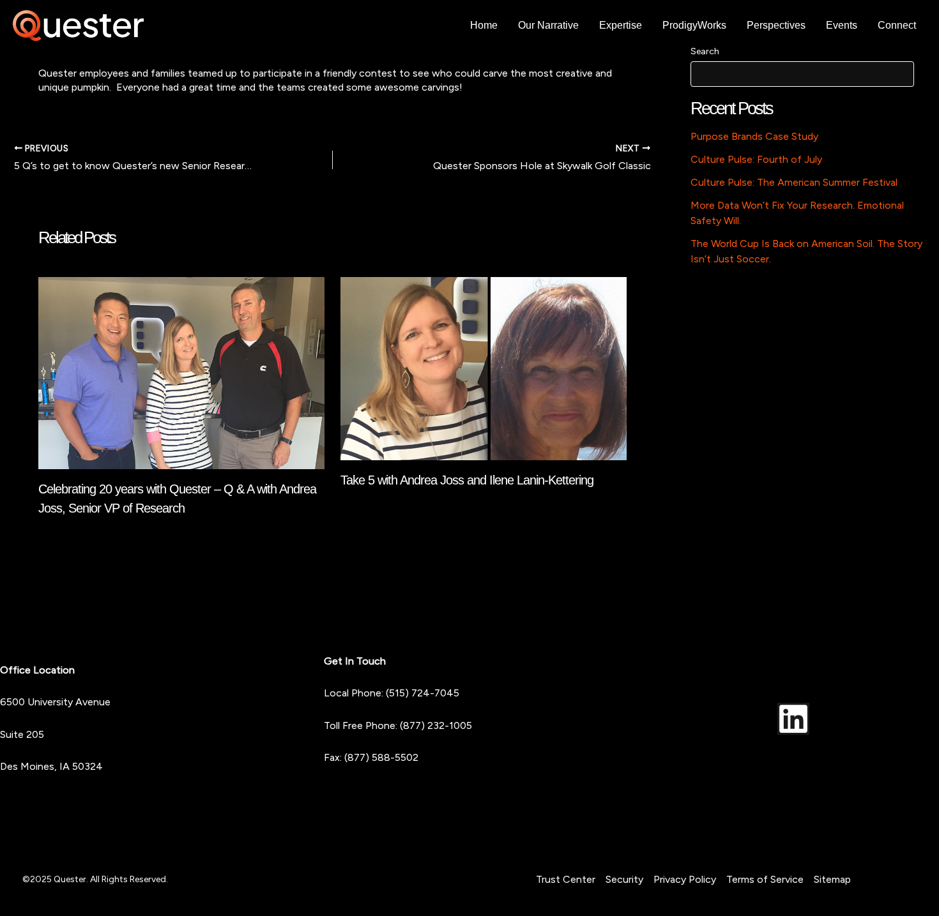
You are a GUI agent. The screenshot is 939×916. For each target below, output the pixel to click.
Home (484, 25)
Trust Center (565, 879)
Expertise (620, 25)
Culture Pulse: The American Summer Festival (794, 182)
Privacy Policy (684, 879)
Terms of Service (765, 879)
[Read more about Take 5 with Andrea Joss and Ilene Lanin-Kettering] (483, 367)
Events (841, 25)
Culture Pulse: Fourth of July (756, 159)
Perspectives (776, 25)
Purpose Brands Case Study (754, 136)
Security (624, 879)
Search (705, 51)
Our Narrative (548, 25)
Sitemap (832, 879)
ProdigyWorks (694, 25)
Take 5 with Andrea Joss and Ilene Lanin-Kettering (466, 480)
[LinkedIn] (793, 719)
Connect (897, 25)
